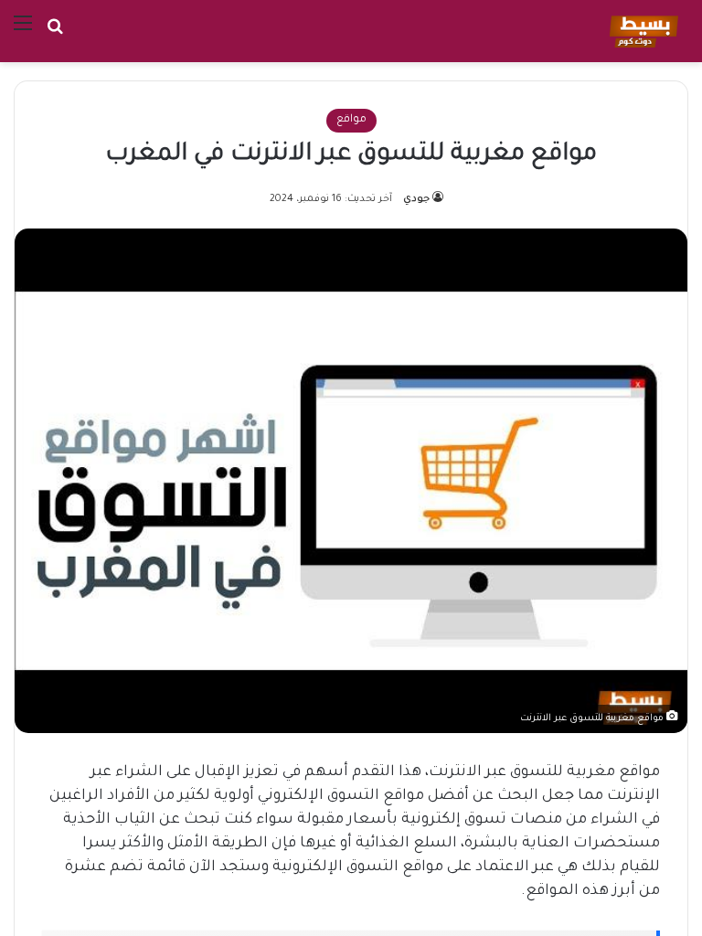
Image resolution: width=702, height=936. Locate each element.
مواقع (351, 120)
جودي (416, 199)
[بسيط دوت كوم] (641, 31)
